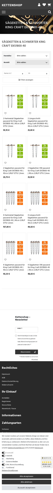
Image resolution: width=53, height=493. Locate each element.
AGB (3, 377)
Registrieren (6, 401)
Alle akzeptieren (26, 476)
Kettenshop (12, 5)
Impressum (6, 374)
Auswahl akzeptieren (26, 487)
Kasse (14, 408)
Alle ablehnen (26, 482)
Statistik (9, 455)
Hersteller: (8, 55)
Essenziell (9, 452)
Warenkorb (6, 408)
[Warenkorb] (49, 5)
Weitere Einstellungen (10, 470)
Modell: (7, 62)
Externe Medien (12, 461)
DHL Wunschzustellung (15, 464)
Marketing (10, 458)
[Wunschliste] (44, 5)
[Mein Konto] (39, 5)
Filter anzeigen (26, 79)
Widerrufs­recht (7, 384)
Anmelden (5, 397)
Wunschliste (5, 113)
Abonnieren (25, 352)
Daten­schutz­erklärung (10, 381)
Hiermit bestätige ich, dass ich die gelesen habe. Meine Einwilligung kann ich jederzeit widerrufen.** (27, 340)
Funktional (10, 467)
